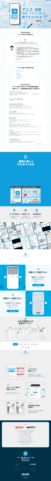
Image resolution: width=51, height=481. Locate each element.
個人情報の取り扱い (18, 74)
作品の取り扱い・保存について (20, 70)
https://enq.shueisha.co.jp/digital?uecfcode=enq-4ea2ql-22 (18, 121)
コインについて (18, 72)
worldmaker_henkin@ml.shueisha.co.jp (26, 142)
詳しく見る (38, 285)
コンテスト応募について (19, 76)
